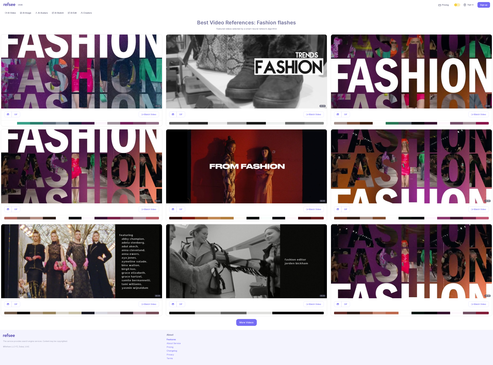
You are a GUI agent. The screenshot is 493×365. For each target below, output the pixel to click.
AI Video (12, 13)
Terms (170, 358)
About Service (174, 343)
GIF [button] (15, 114)
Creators (87, 13)
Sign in (468, 4)
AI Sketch (59, 13)
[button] (8, 114)
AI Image (27, 13)
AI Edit (73, 13)
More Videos (246, 322)
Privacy (170, 354)
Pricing (445, 5)
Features (171, 339)
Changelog (172, 350)
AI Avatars (43, 13)
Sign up (483, 5)
